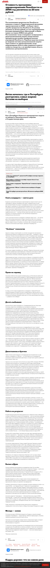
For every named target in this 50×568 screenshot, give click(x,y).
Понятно (45, 565)
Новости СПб (34, 544)
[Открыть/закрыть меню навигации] (38, 1)
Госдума (10, 544)
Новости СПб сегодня (26, 544)
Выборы (38, 545)
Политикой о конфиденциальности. (22, 566)
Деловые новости (9, 545)
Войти (45, 1)
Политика (16, 545)
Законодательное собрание (24, 545)
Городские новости (16, 544)
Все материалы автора (21, 19)
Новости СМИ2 (9, 88)
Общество (33, 545)
